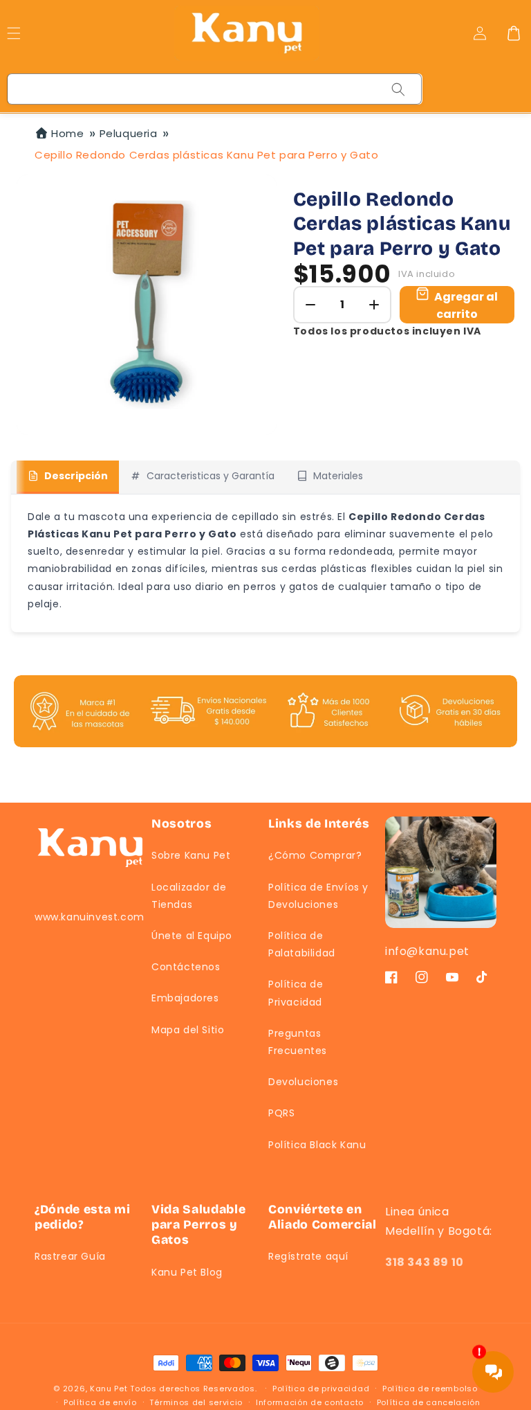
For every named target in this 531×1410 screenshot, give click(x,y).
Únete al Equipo (191, 936)
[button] (514, 33)
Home (67, 133)
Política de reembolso (430, 1388)
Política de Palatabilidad (301, 944)
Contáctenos (186, 967)
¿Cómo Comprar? (315, 855)
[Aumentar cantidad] (374, 304)
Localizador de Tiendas (188, 895)
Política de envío (100, 1402)
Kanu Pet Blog (187, 1272)
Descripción (76, 476)
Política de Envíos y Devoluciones (318, 895)
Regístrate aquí (308, 1256)
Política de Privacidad (296, 992)
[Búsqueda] (398, 89)
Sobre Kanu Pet (190, 855)
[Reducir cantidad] (310, 304)
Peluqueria (129, 133)
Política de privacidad (320, 1388)
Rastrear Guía (70, 1256)
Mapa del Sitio (187, 1030)
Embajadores (185, 998)
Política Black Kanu (317, 1145)
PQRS (281, 1113)
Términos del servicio (196, 1402)
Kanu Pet (110, 1388)
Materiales (338, 476)
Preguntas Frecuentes (297, 1042)
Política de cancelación (429, 1402)
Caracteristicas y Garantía (210, 476)
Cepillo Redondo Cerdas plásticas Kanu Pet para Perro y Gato (206, 155)
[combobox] (215, 89)
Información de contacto (310, 1402)
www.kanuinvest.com (90, 917)
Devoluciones (303, 1082)
